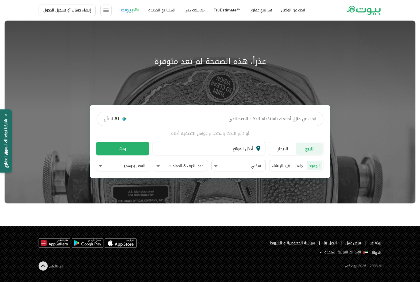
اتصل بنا (330, 243)
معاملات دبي (195, 10)
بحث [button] (122, 149)
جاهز (299, 166)
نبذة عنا (375, 243)
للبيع (309, 148)
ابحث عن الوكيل (293, 10)
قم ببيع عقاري (261, 10)
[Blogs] (130, 10)
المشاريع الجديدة (161, 10)
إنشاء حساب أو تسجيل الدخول (67, 10)
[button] (237, 166)
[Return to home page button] (363, 10)
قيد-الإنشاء (281, 166)
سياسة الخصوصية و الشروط (292, 243)
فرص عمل (353, 243)
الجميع (314, 166)
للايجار (282, 148)
